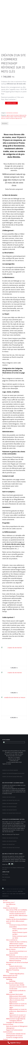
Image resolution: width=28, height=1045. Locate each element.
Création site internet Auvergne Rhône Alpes (12, 776)
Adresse (4, 880)
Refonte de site (10, 955)
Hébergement (10, 1028)
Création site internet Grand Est (9, 810)
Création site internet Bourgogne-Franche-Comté (13, 773)
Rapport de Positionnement (14, 1030)
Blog (14, 893)
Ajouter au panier (11, 103)
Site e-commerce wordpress (17, 947)
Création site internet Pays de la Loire (11, 800)
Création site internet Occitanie (9, 841)
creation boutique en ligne (7, 116)
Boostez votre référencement (14, 983)
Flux (11, 893)
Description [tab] (4, 123)
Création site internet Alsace (8, 797)
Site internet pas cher (7, 867)
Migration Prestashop (12, 970)
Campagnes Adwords (15, 1020)
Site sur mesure (10, 949)
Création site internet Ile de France (10, 838)
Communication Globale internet (16, 1034)
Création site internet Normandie (9, 803)
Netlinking (9, 979)
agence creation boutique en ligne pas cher (16, 115)
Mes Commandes (6, 877)
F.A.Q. (7, 906)
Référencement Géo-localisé (17, 996)
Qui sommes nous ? (9, 902)
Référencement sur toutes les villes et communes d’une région (18, 1005)
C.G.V (8, 893)
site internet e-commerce (12, 113)
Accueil (5, 900)
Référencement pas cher (10, 975)
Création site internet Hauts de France (11, 847)
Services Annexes (8, 1024)
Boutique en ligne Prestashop (18, 945)
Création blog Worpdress (16, 974)
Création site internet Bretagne (9, 806)
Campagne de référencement (14, 1022)
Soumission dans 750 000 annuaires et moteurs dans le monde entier (18, 987)
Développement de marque (14, 1035)
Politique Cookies (20, 893)
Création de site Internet (10, 908)
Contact (5, 1039)
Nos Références (10, 904)
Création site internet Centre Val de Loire (11, 813)
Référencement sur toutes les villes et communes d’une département (18, 1000)
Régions (15, 867)
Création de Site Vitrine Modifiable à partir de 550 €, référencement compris (16, 921)
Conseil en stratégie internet (14, 1037)
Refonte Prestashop (15, 960)
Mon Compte (5, 874)
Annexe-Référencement (10, 977)
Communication (8, 1032)
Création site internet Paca (8, 844)
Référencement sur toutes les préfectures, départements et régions (18, 1011)
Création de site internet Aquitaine (10, 770)
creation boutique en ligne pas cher (14, 118)
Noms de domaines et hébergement (16, 1026)
